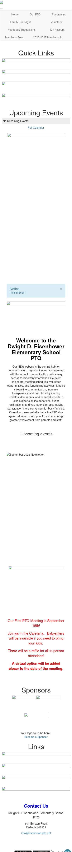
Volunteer (56, 22)
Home (15, 14)
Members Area (14, 37)
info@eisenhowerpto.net (36, 833)
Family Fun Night (20, 22)
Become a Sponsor (36, 737)
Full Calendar (36, 127)
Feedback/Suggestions (22, 29)
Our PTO (35, 14)
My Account (57, 29)
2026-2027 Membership (47, 37)
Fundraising (59, 14)
